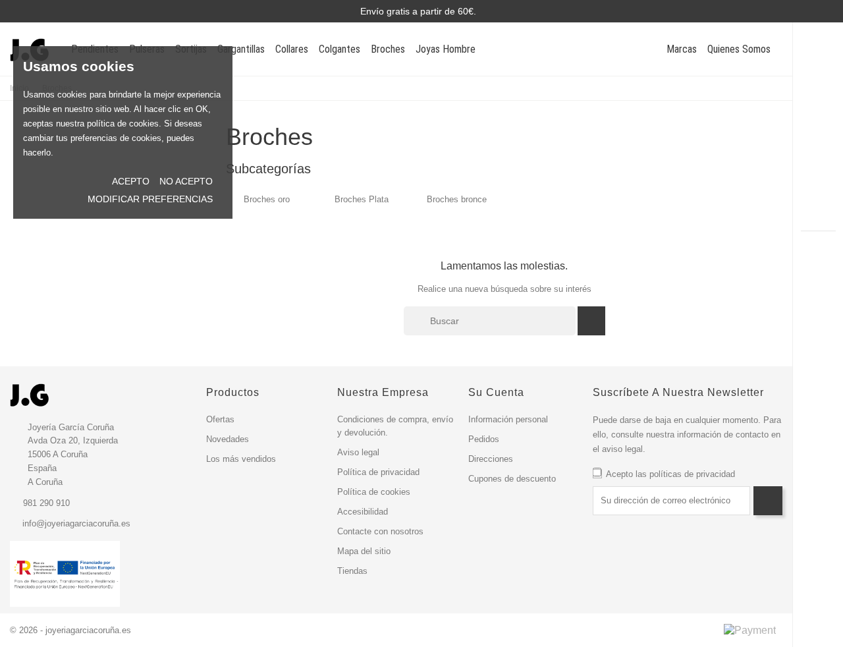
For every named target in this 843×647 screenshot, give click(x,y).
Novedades (227, 439)
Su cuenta (496, 392)
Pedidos (483, 439)
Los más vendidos (241, 459)
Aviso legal (358, 452)
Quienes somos (739, 49)
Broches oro (267, 199)
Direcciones (490, 459)
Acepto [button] (131, 181)
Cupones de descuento (512, 479)
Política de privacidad (378, 472)
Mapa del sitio (364, 551)
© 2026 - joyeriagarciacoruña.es (70, 630)
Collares (291, 49)
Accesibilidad (362, 512)
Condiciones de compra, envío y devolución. (395, 425)
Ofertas (220, 419)
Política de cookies (373, 492)
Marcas (681, 49)
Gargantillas (241, 49)
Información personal (508, 419)
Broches (388, 49)
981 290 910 (46, 503)
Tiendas (352, 571)
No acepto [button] (186, 181)
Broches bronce (457, 199)
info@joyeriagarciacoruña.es (76, 523)
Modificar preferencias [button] (150, 199)
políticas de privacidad (692, 474)
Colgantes (339, 49)
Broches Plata (362, 199)
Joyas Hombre (446, 49)
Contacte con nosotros (380, 531)
